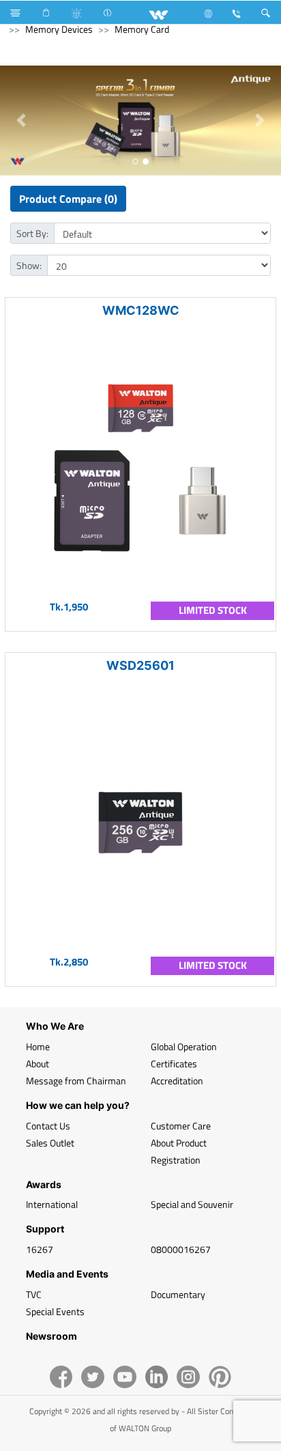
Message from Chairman (76, 1080)
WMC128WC (140, 310)
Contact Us (48, 1125)
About (37, 1063)
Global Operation (184, 1046)
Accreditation (177, 1080)
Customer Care (181, 1125)
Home (38, 1046)
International (52, 1204)
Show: (29, 265)
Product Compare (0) (68, 199)
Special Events (55, 1311)
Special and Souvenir (192, 1204)
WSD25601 (140, 665)
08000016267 (181, 1249)
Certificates (174, 1063)
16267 (39, 1249)
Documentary (178, 1294)
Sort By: (32, 233)
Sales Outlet (50, 1143)
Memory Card (142, 29)
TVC (34, 1294)
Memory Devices (59, 29)
